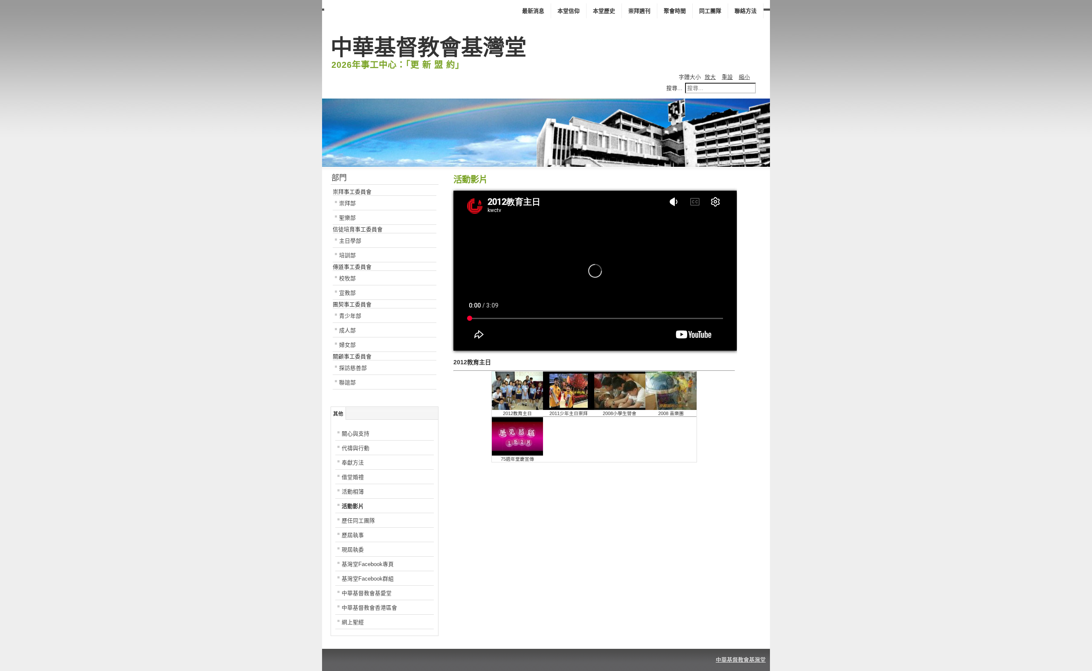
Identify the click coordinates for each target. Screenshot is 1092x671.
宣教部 (347, 293)
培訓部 (347, 255)
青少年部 (350, 316)
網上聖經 (353, 622)
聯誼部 (347, 382)
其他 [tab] (338, 413)
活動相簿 (353, 491)
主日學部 (350, 241)
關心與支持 (355, 433)
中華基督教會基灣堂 (741, 659)
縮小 (744, 77)
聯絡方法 (746, 11)
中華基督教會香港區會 (369, 607)
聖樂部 (347, 218)
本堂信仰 (569, 11)
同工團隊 (710, 11)
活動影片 (353, 506)
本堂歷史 (604, 11)
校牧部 (347, 278)
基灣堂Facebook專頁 (368, 564)
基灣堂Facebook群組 (368, 578)
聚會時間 (675, 11)
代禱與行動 (355, 448)
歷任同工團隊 (358, 520)
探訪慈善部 (353, 368)
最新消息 (533, 11)
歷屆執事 (353, 535)
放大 (710, 77)
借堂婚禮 (353, 477)
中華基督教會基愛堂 (367, 593)
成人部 (347, 330)
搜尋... (674, 88)
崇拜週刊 (639, 11)
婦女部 (347, 345)
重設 (727, 77)
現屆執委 (353, 549)
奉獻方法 (353, 462)
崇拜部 (347, 203)
